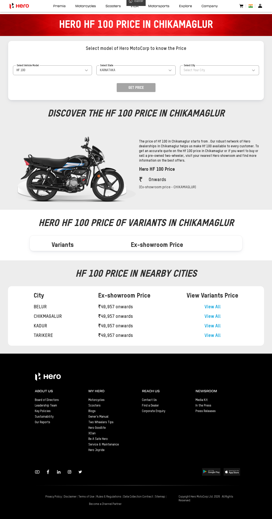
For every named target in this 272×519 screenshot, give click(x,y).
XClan (92, 433)
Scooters (94, 405)
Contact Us (149, 400)
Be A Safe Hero (98, 439)
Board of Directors (47, 400)
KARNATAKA (107, 70)
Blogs (92, 411)
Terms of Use (86, 496)
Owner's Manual (98, 416)
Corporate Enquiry (153, 411)
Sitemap (160, 496)
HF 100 (21, 70)
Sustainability (44, 416)
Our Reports (42, 422)
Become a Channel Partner (105, 504)
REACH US (151, 391)
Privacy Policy (53, 496)
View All (212, 307)
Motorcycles (96, 400)
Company (210, 6)
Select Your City (194, 70)
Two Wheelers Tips (100, 422)
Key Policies (43, 411)
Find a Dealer (150, 405)
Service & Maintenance (103, 444)
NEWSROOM (206, 391)
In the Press (203, 405)
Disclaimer (70, 496)
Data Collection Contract (138, 496)
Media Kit (202, 400)
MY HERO (96, 391)
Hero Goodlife (97, 428)
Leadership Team (46, 405)
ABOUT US (44, 391)
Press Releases (206, 411)
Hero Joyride (96, 450)
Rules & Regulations (108, 496)
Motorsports (158, 6)
